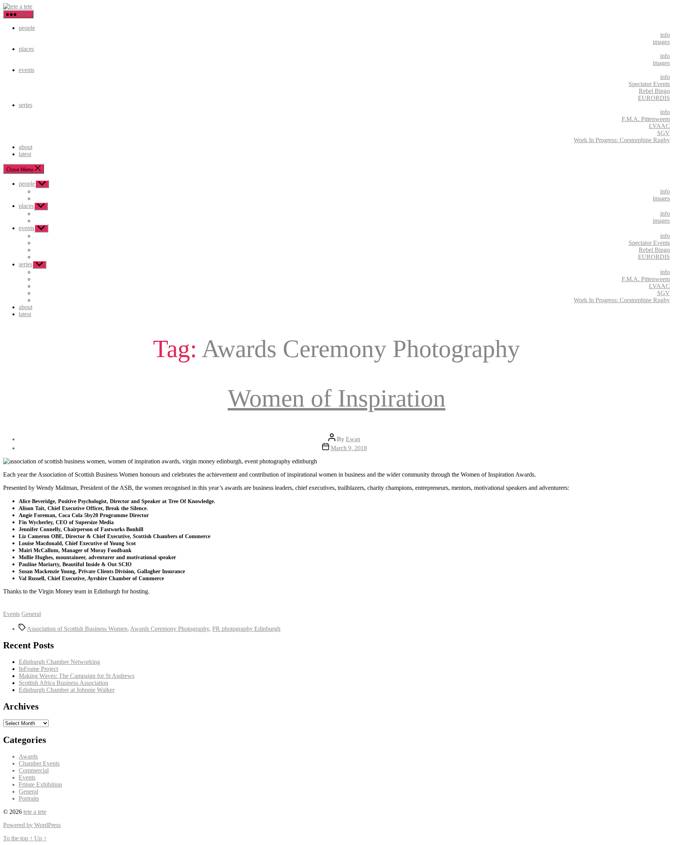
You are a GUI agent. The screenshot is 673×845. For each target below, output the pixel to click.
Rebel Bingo (654, 91)
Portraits (29, 798)
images (661, 42)
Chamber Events (39, 763)
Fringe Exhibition (40, 784)
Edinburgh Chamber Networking (59, 661)
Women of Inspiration (337, 398)
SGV (663, 133)
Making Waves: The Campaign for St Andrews (76, 675)
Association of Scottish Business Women (77, 628)
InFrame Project (38, 668)
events (26, 70)
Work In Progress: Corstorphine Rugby (622, 140)
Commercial (34, 770)
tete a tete (34, 811)
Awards (28, 756)
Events (11, 614)
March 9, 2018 (349, 448)
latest (25, 154)
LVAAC (659, 126)
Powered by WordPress (32, 825)
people (27, 28)
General (31, 614)
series (25, 105)
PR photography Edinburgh (246, 628)
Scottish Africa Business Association (63, 683)
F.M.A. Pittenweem (646, 119)
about (25, 147)
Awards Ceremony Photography (169, 628)
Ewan (353, 439)
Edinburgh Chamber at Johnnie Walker (67, 690)
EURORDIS (654, 98)
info (665, 35)
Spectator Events (649, 84)
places (26, 49)
